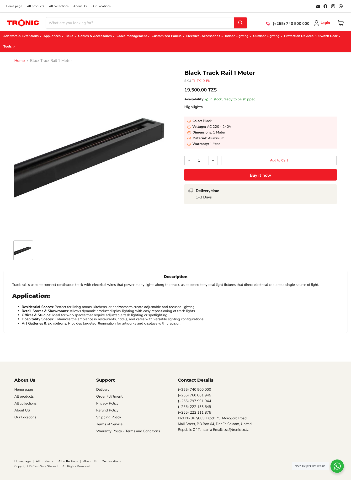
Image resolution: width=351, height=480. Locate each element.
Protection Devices (299, 36)
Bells (69, 36)
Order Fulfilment (109, 396)
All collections (59, 6)
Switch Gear (328, 36)
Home (19, 61)
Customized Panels (167, 36)
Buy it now (260, 175)
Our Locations (101, 6)
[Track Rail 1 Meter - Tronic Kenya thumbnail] (23, 250)
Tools (8, 46)
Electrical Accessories (203, 36)
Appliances (52, 36)
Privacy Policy (107, 403)
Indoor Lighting (237, 36)
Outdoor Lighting (266, 36)
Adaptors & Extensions (21, 36)
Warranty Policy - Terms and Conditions (128, 431)
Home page (14, 6)
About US (80, 6)
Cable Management (132, 36)
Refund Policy (107, 410)
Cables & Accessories (95, 36)
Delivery (102, 389)
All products (35, 6)
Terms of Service (109, 424)
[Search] (240, 22)
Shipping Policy (108, 417)
